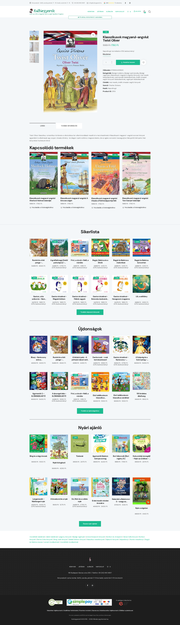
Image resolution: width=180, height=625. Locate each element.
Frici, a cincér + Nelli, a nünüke (79, 261)
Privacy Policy (96, 615)
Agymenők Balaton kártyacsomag (100, 457)
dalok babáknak (52, 537)
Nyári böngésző (59, 463)
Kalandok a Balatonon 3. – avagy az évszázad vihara (121, 500)
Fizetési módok (85, 610)
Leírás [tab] (42, 126)
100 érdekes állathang (142, 394)
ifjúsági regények (79, 537)
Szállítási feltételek (71, 610)
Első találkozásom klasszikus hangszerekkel (100, 396)
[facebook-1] (125, 3)
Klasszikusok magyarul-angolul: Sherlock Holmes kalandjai (42, 199)
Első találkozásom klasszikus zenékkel (121, 396)
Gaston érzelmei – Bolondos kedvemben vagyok (100, 297)
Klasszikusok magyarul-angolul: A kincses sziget (74, 199)
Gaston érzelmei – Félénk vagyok (79, 297)
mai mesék (113, 82)
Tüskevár (79, 456)
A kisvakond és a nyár (59, 499)
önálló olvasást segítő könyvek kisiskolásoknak (125, 78)
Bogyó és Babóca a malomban (121, 261)
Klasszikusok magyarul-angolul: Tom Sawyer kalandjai (135, 199)
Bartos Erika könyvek (44, 539)
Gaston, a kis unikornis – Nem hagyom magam (38, 297)
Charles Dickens (115, 85)
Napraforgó (112, 88)
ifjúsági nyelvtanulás (131, 73)
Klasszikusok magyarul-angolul (122, 75)
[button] (93, 35)
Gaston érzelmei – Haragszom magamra (121, 297)
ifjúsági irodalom (118, 73)
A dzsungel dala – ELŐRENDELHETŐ (59, 394)
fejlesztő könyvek (112, 539)
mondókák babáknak (37, 537)
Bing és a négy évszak (38, 456)
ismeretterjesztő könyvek (95, 537)
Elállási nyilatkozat (126, 610)
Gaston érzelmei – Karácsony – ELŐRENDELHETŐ (120, 358)
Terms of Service (104, 615)
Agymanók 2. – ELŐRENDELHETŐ (38, 394)
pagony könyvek (65, 537)
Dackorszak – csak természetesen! (100, 358)
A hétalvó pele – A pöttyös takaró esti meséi (80, 358)
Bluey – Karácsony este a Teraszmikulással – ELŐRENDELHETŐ (38, 358)
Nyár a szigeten (141, 508)
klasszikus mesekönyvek (96, 539)
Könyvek (137, 75)
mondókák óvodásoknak (69, 542)
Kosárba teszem (129, 62)
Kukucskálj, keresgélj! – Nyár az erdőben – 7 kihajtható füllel (141, 457)
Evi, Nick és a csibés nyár (80, 500)
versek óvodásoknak (51, 542)
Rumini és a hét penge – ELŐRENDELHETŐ (38, 261)
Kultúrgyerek (44, 11)
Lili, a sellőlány (141, 296)
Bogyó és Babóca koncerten (141, 261)
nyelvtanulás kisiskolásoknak (125, 77)
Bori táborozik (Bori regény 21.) (121, 457)
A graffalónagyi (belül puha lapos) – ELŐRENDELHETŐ (59, 261)
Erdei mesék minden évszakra (100, 502)
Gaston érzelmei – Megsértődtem (59, 297)
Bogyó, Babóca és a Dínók (100, 261)
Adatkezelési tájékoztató (109, 610)
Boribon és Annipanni (114, 537)
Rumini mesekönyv (137, 539)
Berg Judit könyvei (60, 539)
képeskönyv (124, 539)
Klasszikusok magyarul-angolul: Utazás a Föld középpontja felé (104, 199)
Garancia (95, 610)
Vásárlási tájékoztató (55, 610)
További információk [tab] (69, 126)
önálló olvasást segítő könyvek (129, 82)
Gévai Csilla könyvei (130, 537)
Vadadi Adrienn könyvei (77, 539)
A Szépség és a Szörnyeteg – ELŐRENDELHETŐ (142, 358)
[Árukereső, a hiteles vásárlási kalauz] (55, 600)
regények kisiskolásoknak (135, 79)
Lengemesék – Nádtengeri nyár (38, 500)
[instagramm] (130, 3)
